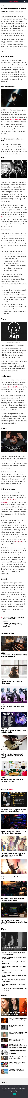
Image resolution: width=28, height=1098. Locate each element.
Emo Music (8, 610)
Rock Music (20, 610)
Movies (3, 652)
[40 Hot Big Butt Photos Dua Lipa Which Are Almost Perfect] (14, 941)
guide (14, 610)
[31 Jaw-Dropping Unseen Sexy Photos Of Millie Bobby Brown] (4, 1071)
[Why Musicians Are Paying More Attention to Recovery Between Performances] (14, 799)
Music (2, 679)
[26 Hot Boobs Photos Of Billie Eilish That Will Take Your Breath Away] (4, 1020)
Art (3, 610)
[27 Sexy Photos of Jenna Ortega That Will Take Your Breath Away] (14, 1007)
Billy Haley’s (5, 217)
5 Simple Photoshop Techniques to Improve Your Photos (18, 1057)
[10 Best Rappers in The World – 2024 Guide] (14, 694)
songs (3, 611)
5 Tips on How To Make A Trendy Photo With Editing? (17, 1063)
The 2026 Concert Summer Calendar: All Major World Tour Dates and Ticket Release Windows (13, 855)
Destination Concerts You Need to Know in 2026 (14, 878)
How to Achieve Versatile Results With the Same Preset (17, 1039)
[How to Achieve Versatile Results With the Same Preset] (4, 1040)
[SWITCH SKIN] (24, 1)
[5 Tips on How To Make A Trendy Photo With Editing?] (4, 1064)
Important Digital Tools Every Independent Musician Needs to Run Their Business (14, 922)
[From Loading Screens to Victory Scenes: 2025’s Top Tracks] (14, 719)
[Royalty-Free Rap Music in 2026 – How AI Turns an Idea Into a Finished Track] (14, 821)
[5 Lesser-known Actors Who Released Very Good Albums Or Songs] (14, 643)
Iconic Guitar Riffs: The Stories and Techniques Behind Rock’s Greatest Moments (12, 755)
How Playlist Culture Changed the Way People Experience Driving (12, 899)
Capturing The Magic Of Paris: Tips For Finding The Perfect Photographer (17, 1052)
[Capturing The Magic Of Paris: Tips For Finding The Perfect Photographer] (4, 1052)
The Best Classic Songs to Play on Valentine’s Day (11, 682)
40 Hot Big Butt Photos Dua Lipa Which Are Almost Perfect (17, 1026)
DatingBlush (19, 541)
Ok (14, 1094)
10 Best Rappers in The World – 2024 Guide (12, 707)
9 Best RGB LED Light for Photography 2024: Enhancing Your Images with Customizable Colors (18, 1046)
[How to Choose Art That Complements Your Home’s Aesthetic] (14, 768)
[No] (13, 1095)
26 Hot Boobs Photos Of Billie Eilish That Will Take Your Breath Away (18, 1019)
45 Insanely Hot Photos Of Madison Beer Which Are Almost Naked (18, 1033)
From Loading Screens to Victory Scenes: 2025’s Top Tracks (13, 731)
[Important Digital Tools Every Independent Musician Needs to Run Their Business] (14, 910)
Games (2, 728)
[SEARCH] (26, 1)
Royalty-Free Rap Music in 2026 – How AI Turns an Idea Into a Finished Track (13, 832)
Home (2, 777)
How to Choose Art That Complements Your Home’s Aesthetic (12, 780)
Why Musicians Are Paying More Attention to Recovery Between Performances (14, 810)
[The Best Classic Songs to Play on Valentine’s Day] (14, 669)
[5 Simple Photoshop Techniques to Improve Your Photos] (4, 1058)
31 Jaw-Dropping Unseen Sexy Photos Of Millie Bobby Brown (16, 1070)
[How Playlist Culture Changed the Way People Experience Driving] (14, 888)
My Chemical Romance (15, 387)
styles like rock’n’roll (17, 119)
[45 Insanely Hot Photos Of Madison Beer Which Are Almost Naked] (4, 1034)
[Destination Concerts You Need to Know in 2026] (14, 866)
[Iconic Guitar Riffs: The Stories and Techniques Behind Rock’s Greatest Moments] (14, 742)
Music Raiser (13, 1)
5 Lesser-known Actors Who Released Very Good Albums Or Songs (14, 655)
